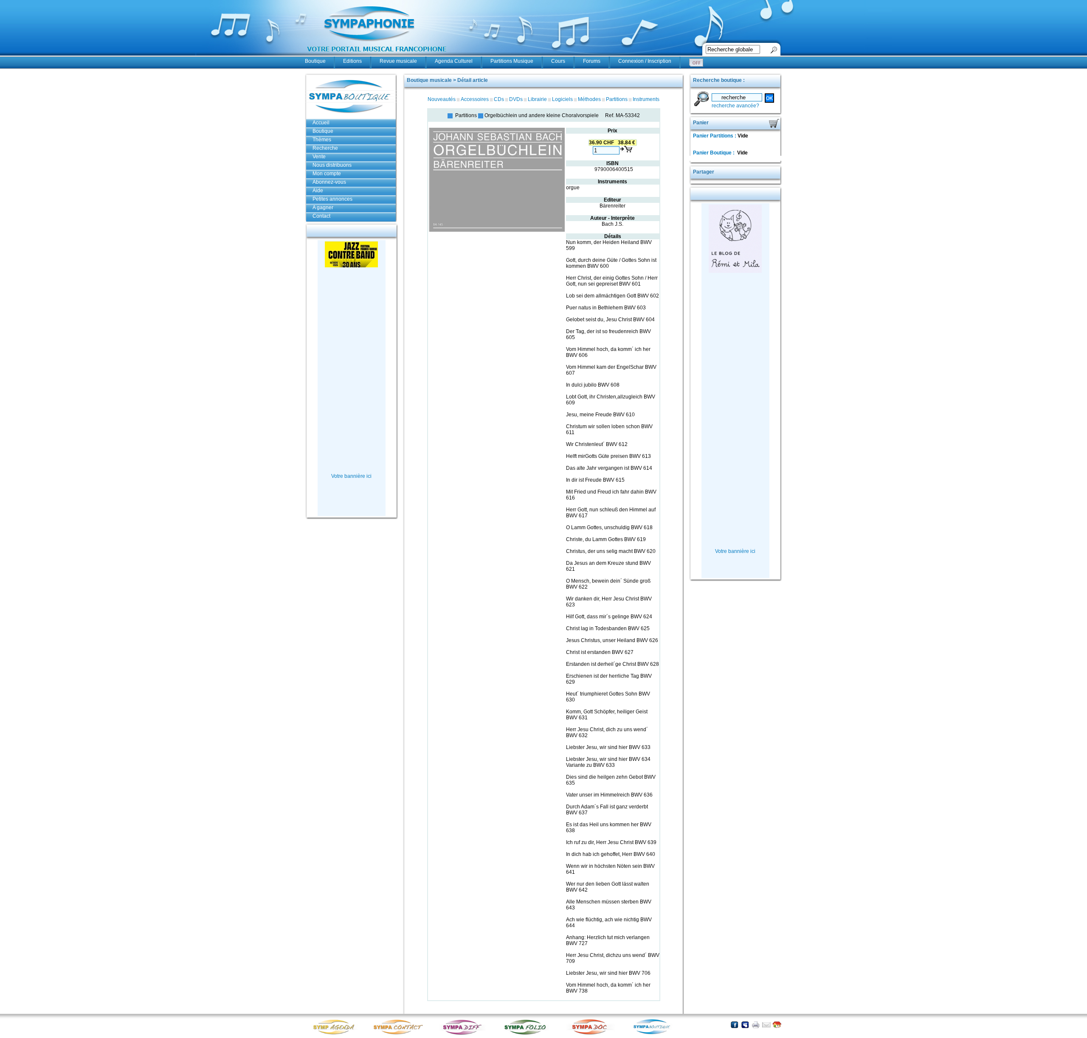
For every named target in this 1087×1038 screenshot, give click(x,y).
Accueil (321, 123)
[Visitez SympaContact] (400, 1034)
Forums (591, 61)
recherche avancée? (735, 106)
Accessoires (475, 99)
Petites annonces (332, 199)
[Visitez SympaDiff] (464, 1034)
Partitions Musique (511, 61)
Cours (558, 61)
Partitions (617, 99)
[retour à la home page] (377, 56)
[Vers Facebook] (734, 1024)
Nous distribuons (332, 165)
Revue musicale (398, 61)
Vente (319, 157)
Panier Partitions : (715, 136)
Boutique (315, 61)
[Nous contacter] (766, 1024)
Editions (352, 61)
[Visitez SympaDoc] (591, 1033)
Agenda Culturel (454, 61)
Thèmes (322, 140)
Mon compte (327, 174)
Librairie (537, 99)
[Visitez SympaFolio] (528, 1034)
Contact (321, 216)
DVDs (516, 99)
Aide (318, 191)
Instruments (646, 99)
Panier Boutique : (714, 153)
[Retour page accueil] (777, 1024)
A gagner (323, 207)
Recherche (325, 148)
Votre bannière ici (351, 476)
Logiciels (562, 99)
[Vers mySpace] (745, 1024)
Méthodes (589, 99)
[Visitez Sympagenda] (337, 1034)
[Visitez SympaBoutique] (655, 1034)
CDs (499, 99)
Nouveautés (442, 99)
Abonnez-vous (329, 182)
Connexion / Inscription (644, 61)
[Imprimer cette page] (755, 1024)
